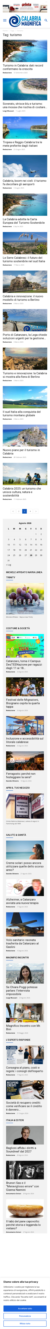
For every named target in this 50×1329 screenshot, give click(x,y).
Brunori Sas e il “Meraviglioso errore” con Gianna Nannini (22, 1186)
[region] (25, 1303)
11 (14, 544)
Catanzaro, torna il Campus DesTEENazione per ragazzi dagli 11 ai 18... (24, 664)
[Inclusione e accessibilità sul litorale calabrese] (25, 725)
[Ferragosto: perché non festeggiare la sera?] (25, 760)
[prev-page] (13, 511)
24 (9, 555)
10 (9, 544)
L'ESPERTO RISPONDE (18, 1039)
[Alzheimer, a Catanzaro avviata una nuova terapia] (25, 887)
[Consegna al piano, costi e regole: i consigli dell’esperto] (25, 1055)
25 (14, 555)
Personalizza (25, 1316)
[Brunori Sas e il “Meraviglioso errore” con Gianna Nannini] (25, 1170)
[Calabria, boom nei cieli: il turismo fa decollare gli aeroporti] (25, 166)
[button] (4, 20)
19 (20, 550)
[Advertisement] (25, 1262)
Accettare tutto (25, 1308)
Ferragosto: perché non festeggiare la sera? (20, 775)
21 (31, 550)
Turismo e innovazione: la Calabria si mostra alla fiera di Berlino (25, 375)
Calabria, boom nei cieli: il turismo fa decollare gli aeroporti (24, 182)
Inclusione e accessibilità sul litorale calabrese (24, 740)
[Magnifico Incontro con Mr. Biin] (25, 1012)
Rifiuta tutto (25, 1323)
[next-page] (36, 511)
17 (9, 550)
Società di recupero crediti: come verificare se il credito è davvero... (24, 1106)
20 (26, 550)
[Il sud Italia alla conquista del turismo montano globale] (25, 397)
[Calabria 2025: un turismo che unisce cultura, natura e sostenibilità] (25, 474)
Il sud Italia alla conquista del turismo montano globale (22, 413)
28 (31, 555)
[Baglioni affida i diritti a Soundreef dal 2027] (25, 1135)
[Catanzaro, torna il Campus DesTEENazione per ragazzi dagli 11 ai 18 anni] (25, 646)
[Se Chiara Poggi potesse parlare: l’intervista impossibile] (25, 973)
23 (41, 550)
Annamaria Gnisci (13, 1193)
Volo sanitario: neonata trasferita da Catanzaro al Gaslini (22, 943)
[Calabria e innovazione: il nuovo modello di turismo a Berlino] (25, 282)
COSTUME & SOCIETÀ (18, 628)
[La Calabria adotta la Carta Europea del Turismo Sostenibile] (25, 205)
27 (26, 555)
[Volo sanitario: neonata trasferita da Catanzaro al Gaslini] (25, 924)
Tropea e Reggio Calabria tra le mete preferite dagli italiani (22, 144)
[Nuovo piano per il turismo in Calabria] (25, 436)
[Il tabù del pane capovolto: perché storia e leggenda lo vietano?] (25, 1208)
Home (5, 30)
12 (20, 544)
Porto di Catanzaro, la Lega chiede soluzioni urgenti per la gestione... (25, 336)
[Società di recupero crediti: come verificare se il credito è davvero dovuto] (25, 1089)
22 (36, 550)
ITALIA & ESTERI (15, 1120)
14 (31, 544)
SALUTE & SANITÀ (16, 834)
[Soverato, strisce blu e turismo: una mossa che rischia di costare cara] (25, 89)
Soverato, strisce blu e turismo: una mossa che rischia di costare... (25, 105)
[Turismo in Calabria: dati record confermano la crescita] (25, 51)
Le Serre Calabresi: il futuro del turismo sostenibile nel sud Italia (24, 259)
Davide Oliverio (12, 781)
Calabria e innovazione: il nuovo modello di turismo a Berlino (23, 298)
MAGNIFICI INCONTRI (17, 957)
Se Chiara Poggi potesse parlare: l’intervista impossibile (22, 990)
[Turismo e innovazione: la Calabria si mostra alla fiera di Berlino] (25, 359)
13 (26, 544)
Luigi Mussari (8, 111)
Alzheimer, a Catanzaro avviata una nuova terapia (22, 901)
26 (20, 555)
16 (41, 544)
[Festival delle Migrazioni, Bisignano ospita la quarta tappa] (25, 686)
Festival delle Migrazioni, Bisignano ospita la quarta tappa (23, 703)
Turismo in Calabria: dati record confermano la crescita (23, 67)
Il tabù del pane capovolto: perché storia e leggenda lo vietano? (23, 1225)
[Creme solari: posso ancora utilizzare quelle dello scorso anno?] (25, 850)
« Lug (8, 564)
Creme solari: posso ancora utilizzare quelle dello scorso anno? (25, 866)
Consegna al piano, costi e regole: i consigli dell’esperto (24, 1069)
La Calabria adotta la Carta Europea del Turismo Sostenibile (24, 221)
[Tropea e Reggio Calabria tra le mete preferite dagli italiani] (25, 128)
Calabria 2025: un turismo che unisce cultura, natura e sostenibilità (22, 492)
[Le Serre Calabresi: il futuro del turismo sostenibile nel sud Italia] (25, 243)
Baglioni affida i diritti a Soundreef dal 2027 (21, 1149)
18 (14, 550)
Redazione (7, 73)
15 (36, 544)
